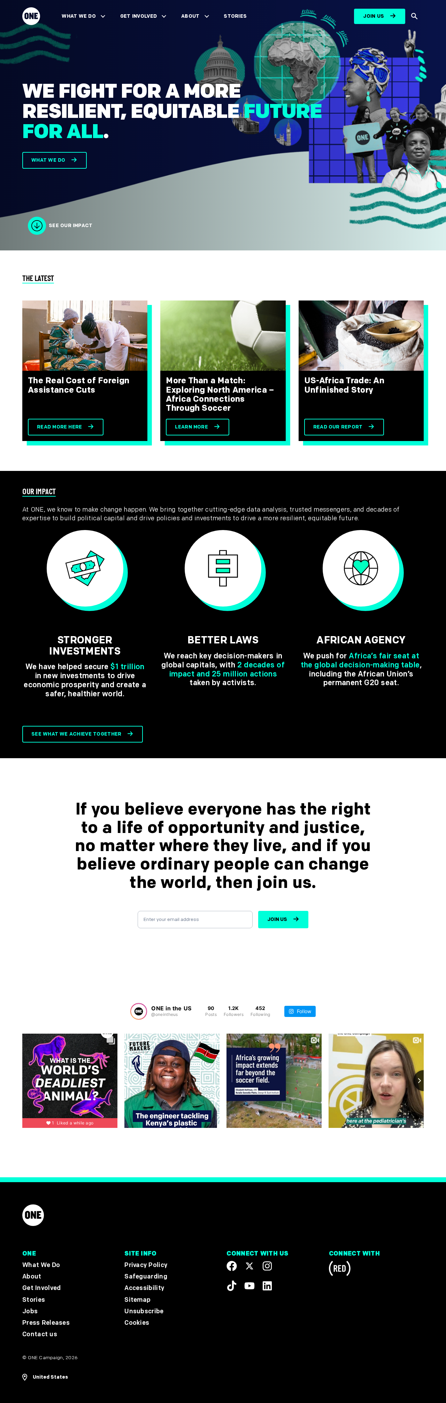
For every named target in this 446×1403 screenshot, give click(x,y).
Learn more (191, 427)
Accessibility (144, 1288)
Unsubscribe (144, 1311)
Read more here (59, 427)
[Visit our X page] (249, 1266)
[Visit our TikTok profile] (231, 1285)
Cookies (136, 1322)
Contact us (39, 1334)
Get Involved (138, 16)
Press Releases (46, 1322)
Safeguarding (145, 1276)
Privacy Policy (145, 1265)
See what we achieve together (76, 734)
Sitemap (137, 1299)
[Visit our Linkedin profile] (267, 1285)
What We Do (78, 16)
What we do (48, 160)
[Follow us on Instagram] (267, 1266)
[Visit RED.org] (340, 1269)
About (190, 16)
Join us (373, 16)
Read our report (338, 427)
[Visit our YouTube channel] (249, 1285)
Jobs (30, 1311)
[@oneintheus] (139, 1011)
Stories (235, 16)
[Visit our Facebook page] (231, 1266)
